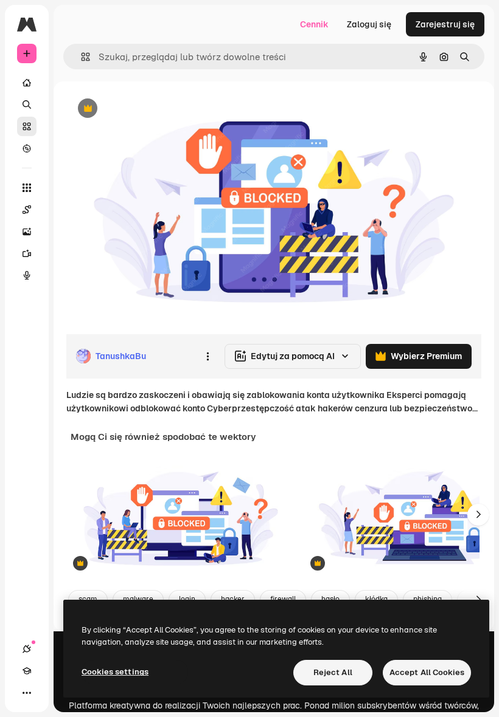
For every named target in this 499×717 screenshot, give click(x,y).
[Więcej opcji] (207, 356)
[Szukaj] (27, 104)
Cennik (314, 24)
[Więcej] (27, 692)
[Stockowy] (27, 126)
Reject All (332, 672)
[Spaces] (27, 209)
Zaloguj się (369, 24)
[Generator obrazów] (27, 231)
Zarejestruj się (445, 24)
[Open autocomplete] (80, 56)
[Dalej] (478, 514)
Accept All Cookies (426, 672)
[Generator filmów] (27, 253)
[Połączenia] (27, 649)
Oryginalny (150, 109)
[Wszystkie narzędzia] (27, 187)
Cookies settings (115, 672)
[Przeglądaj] (27, 148)
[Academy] (27, 671)
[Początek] (27, 82)
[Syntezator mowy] (27, 275)
